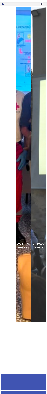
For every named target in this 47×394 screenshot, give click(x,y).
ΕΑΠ (19, 3)
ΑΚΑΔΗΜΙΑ (22, 3)
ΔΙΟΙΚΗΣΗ (13, 3)
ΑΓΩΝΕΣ (28, 3)
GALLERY (31, 3)
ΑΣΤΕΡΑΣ (16, 3)
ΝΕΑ (25, 3)
